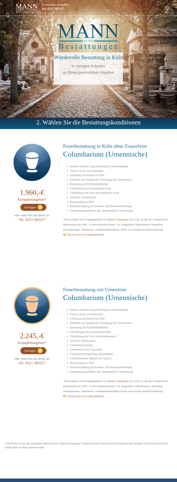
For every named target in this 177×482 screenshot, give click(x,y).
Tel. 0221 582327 (53, 8)
